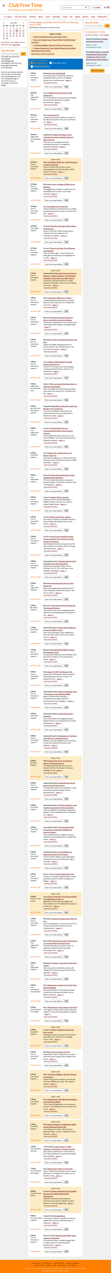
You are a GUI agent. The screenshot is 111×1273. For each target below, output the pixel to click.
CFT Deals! (104, 35)
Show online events (59, 63)
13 (20, 31)
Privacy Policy (72, 1265)
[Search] (86, 7)
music (40, 17)
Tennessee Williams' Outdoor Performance (53, 45)
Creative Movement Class (64, 874)
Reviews (48, 1265)
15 (4, 33)
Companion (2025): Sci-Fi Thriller (59, 298)
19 (17, 33)
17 (10, 33)
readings (56, 17)
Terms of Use (62, 1265)
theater (32, 17)
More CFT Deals (97, 70)
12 (17, 31)
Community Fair (53, 115)
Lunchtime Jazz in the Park (58, 207)
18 (13, 33)
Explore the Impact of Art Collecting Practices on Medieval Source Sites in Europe (58, 137)
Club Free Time (25, 5)
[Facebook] (105, 7)
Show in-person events (41, 66)
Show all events (39, 63)
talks (47, 17)
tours (65, 17)
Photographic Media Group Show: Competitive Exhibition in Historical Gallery (58, 829)
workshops (102, 17)
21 (23, 33)
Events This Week (59, 1263)
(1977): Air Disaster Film (59, 672)
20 (20, 33)
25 (13, 36)
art (71, 17)
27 (20, 36)
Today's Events (36, 1263)
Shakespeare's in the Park (60, 1169)
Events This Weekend (72, 1263)
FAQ (42, 1265)
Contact (37, 1265)
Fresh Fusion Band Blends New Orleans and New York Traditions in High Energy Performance (58, 539)
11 (13, 31)
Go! (23, 54)
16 (7, 33)
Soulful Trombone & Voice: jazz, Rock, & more (50, 37)
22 (4, 36)
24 (10, 36)
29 (4, 38)
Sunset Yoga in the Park (61, 1052)
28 (23, 36)
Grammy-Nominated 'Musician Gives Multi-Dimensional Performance (60, 1193)
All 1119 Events (47, 1263)
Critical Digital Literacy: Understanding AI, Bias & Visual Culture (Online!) (58, 430)
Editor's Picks (21, 17)
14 (23, 31)
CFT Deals (8, 17)
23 (7, 36)
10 (10, 31)
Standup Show (59, 1216)
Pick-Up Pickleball (58, 73)
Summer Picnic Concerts (60, 497)
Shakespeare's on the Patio (62, 1007)
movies (85, 17)
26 (17, 36)
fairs (93, 17)
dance (77, 17)
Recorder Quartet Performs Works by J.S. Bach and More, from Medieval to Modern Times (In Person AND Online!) (59, 275)
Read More (16, 45)
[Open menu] (3, 5)
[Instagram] (108, 7)
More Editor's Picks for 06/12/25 (42, 54)
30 (7, 38)
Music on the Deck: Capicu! (61, 517)
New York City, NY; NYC (51, 83)
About (54, 1265)
